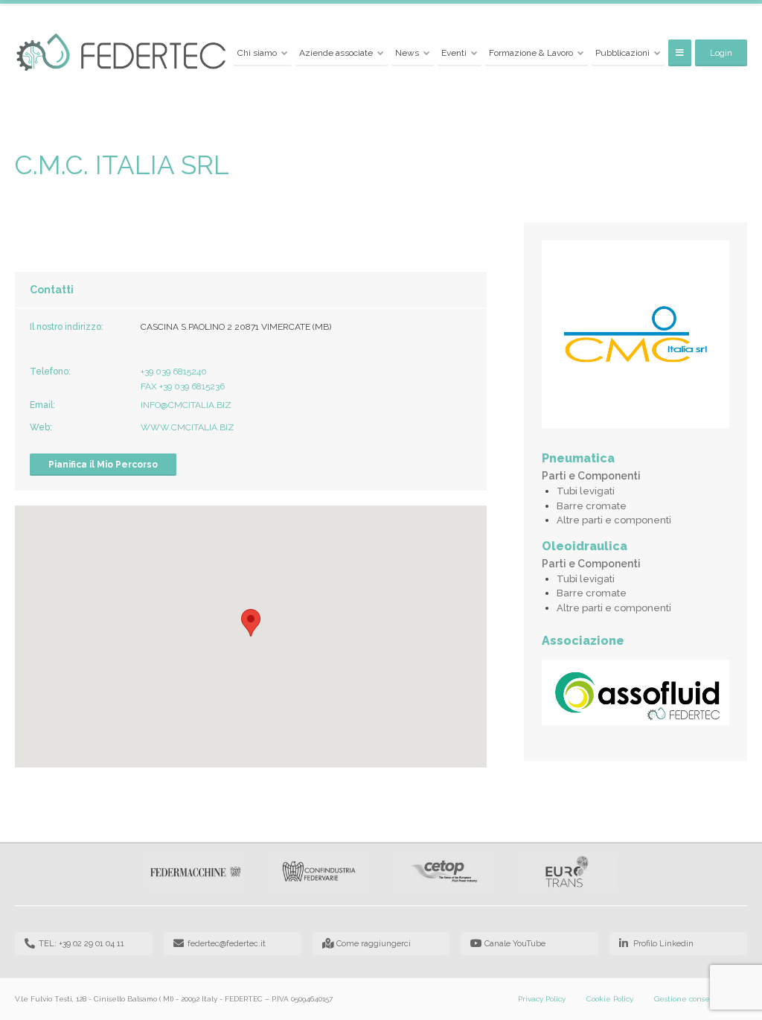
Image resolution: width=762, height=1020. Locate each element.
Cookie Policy (609, 999)
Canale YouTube (514, 944)
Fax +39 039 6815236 (183, 386)
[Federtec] (121, 53)
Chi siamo (257, 53)
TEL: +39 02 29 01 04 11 (81, 944)
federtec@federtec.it (227, 944)
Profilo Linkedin (663, 944)
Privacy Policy (542, 999)
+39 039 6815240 (174, 371)
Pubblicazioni (622, 53)
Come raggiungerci (373, 944)
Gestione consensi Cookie (700, 999)
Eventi (454, 53)
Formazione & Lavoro (531, 53)
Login (721, 53)
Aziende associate (336, 53)
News (407, 53)
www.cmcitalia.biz (187, 427)
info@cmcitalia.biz (186, 405)
